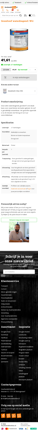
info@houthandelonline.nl (11, 399)
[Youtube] (13, 415)
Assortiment (8, 326)
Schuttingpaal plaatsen (23, 375)
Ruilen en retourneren (8, 301)
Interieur (4, 359)
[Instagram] (8, 415)
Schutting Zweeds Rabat (25, 369)
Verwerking (5, 313)
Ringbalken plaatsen (25, 350)
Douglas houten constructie (24, 333)
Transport (4, 286)
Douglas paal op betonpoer (24, 342)
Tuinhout (4, 350)
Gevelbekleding (6, 344)
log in (29, 189)
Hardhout (4, 338)
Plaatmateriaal (6, 341)
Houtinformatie (6, 295)
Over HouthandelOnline (9, 316)
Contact (3, 289)
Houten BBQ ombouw (23, 363)
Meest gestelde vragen (9, 292)
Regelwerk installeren (26, 347)
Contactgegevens (11, 384)
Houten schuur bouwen (24, 357)
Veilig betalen (5, 304)
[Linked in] (19, 415)
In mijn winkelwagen (21, 77)
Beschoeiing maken (25, 338)
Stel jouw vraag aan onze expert (19, 220)
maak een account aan (18, 189)
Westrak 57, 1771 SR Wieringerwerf (13, 391)
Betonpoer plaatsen (25, 380)
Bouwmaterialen (6, 356)
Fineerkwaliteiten (7, 298)
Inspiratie (24, 326)
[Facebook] (3, 415)
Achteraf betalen (6, 307)
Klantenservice (10, 281)
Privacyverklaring (6, 322)
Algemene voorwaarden (9, 319)
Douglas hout (5, 332)
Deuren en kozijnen (7, 353)
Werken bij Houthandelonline (11, 310)
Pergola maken (24, 353)
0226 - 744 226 (8, 396)
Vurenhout (4, 335)
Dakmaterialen (6, 347)
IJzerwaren (4, 362)
